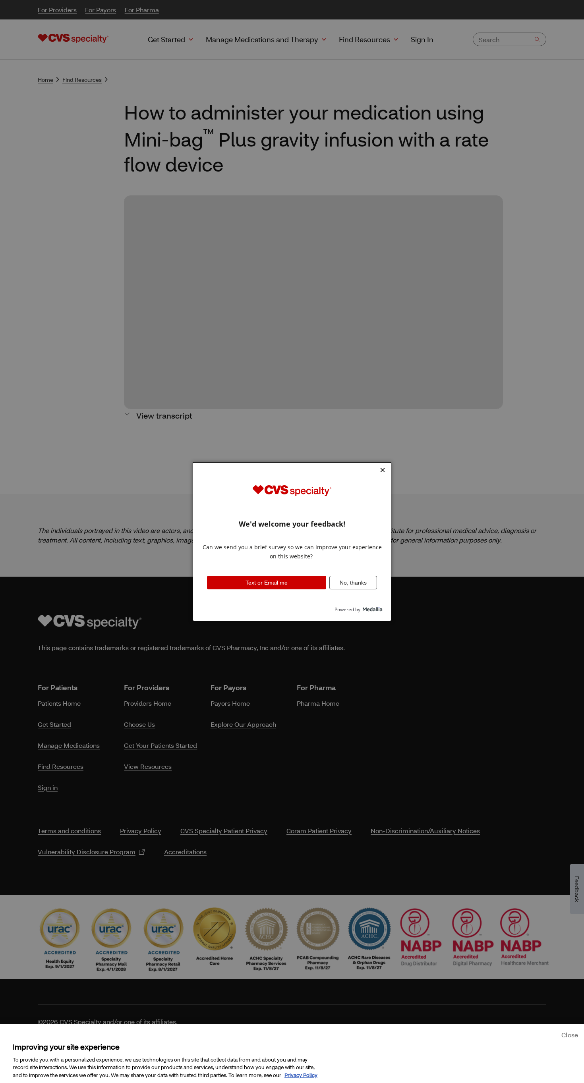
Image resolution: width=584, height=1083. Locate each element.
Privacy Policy (300, 1074)
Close (569, 1035)
